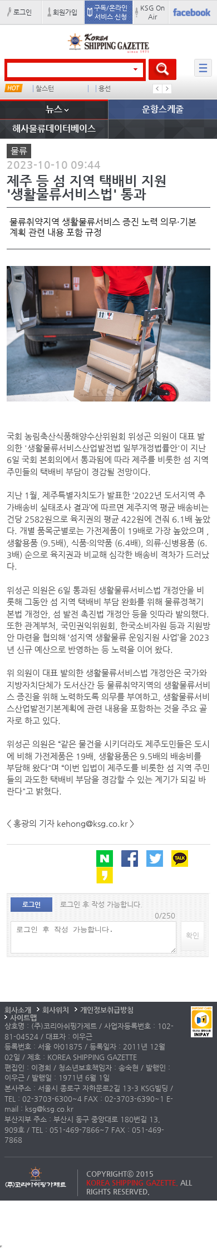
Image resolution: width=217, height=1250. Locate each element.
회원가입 (65, 12)
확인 (192, 935)
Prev (157, 89)
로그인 (22, 12)
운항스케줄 (163, 109)
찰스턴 (45, 88)
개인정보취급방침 (107, 1009)
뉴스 (54, 109)
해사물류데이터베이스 (54, 128)
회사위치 (55, 1009)
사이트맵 (23, 1017)
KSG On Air (152, 12)
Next (167, 89)
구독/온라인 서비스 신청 (110, 12)
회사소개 (17, 1009)
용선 (104, 88)
